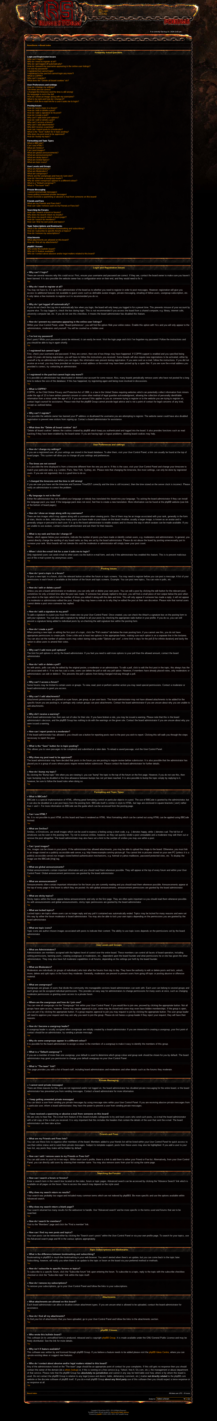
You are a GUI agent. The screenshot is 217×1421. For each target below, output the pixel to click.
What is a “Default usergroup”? (41, 183)
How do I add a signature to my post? (44, 113)
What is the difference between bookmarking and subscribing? (56, 228)
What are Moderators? (37, 171)
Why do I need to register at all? (41, 61)
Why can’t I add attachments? (40, 125)
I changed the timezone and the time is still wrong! (50, 92)
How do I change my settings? (41, 87)
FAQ (104, 13)
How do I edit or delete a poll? (41, 120)
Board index (45, 45)
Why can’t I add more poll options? (43, 117)
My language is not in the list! (40, 94)
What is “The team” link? (38, 185)
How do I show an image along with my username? (50, 97)
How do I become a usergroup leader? (45, 178)
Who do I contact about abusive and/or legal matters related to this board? (61, 253)
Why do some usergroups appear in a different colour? (52, 181)
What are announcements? (39, 155)
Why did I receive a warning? (40, 127)
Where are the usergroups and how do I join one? (50, 176)
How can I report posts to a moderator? (45, 129)
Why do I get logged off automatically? (44, 64)
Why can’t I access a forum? (40, 122)
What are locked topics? (38, 160)
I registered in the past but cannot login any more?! (50, 73)
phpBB (99, 1414)
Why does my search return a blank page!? (47, 217)
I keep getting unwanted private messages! (47, 194)
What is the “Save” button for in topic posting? (48, 132)
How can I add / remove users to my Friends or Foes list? (53, 206)
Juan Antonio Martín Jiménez (120, 1412)
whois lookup (71, 1370)
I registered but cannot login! (40, 71)
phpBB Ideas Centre (159, 1352)
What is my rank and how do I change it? (45, 99)
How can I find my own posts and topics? (46, 222)
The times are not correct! (39, 89)
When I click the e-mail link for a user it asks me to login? (53, 101)
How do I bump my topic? (39, 136)
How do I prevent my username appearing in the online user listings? (59, 66)
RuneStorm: (32, 45)
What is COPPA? (35, 76)
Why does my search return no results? (45, 215)
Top (28, 281)
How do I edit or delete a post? (41, 110)
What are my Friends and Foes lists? (44, 203)
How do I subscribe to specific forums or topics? (49, 231)
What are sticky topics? (37, 157)
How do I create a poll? (37, 115)
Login (105, 11)
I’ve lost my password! (37, 69)
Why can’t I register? (36, 78)
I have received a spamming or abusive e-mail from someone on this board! (61, 197)
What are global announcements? (42, 153)
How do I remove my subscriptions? (43, 233)
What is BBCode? (35, 143)
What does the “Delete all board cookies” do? (48, 80)
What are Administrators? (38, 169)
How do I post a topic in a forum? (42, 108)
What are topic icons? (37, 162)
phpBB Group (108, 1338)
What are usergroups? (37, 173)
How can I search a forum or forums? (44, 212)
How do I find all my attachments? (42, 242)
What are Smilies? (35, 148)
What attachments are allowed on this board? (48, 240)
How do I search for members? (41, 219)
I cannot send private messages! (42, 192)
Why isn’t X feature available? (41, 251)
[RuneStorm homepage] (57, 26)
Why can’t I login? (35, 59)
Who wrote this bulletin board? (41, 249)
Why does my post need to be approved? (46, 134)
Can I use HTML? (35, 145)
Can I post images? (36, 150)
